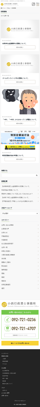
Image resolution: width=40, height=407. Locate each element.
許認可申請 (5, 375)
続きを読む (19, 47)
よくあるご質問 (5, 393)
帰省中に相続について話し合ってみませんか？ (17, 194)
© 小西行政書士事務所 (20, 404)
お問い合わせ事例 (7, 225)
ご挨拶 (4, 358)
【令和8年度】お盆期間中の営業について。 (16, 186)
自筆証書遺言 (5, 284)
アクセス (4, 364)
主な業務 (3, 368)
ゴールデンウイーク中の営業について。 (15, 78)
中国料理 (4, 240)
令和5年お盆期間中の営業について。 (14, 43)
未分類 (3, 258)
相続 (2, 277)
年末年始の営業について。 (10, 190)
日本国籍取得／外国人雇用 (9, 373)
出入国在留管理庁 (7, 244)
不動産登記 (5, 236)
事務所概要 (5, 361)
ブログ (3, 387)
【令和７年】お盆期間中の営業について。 (15, 197)
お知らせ (4, 232)
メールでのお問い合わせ (21, 343)
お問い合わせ (4, 395)
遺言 (2, 288)
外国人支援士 (5, 251)
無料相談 (4, 270)
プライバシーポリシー (20, 400)
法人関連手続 (5, 370)
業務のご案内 (5, 262)
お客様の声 (5, 229)
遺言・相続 (5, 378)
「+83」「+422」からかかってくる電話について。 (20, 119)
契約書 (4, 381)
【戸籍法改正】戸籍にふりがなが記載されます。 (17, 201)
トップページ (4, 353)
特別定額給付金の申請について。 (13, 155)
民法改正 (4, 266)
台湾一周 (4, 247)
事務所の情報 (4, 356)
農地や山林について (7, 383)
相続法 (3, 281)
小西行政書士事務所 (8, 255)
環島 (2, 273)
